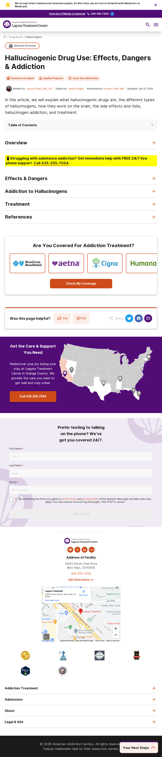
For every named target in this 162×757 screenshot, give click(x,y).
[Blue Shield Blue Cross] (27, 263)
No (84, 318)
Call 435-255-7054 (33, 396)
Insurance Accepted (22, 78)
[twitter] (77, 550)
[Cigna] (105, 263)
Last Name (15, 465)
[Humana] (143, 263)
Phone (13, 482)
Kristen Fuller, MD (114, 88)
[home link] (4, 37)
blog (92, 550)
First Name (15, 448)
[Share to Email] (148, 318)
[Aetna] (66, 263)
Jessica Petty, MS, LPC (39, 88)
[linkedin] (85, 550)
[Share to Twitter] (129, 318)
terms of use (69, 498)
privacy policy (90, 498)
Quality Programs (53, 78)
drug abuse (16, 37)
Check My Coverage (81, 283)
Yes (65, 318)
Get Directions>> (81, 579)
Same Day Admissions (85, 78)
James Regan (76, 88)
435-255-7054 (100, 13)
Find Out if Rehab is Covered (67, 13)
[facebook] (70, 550)
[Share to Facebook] (139, 318)
